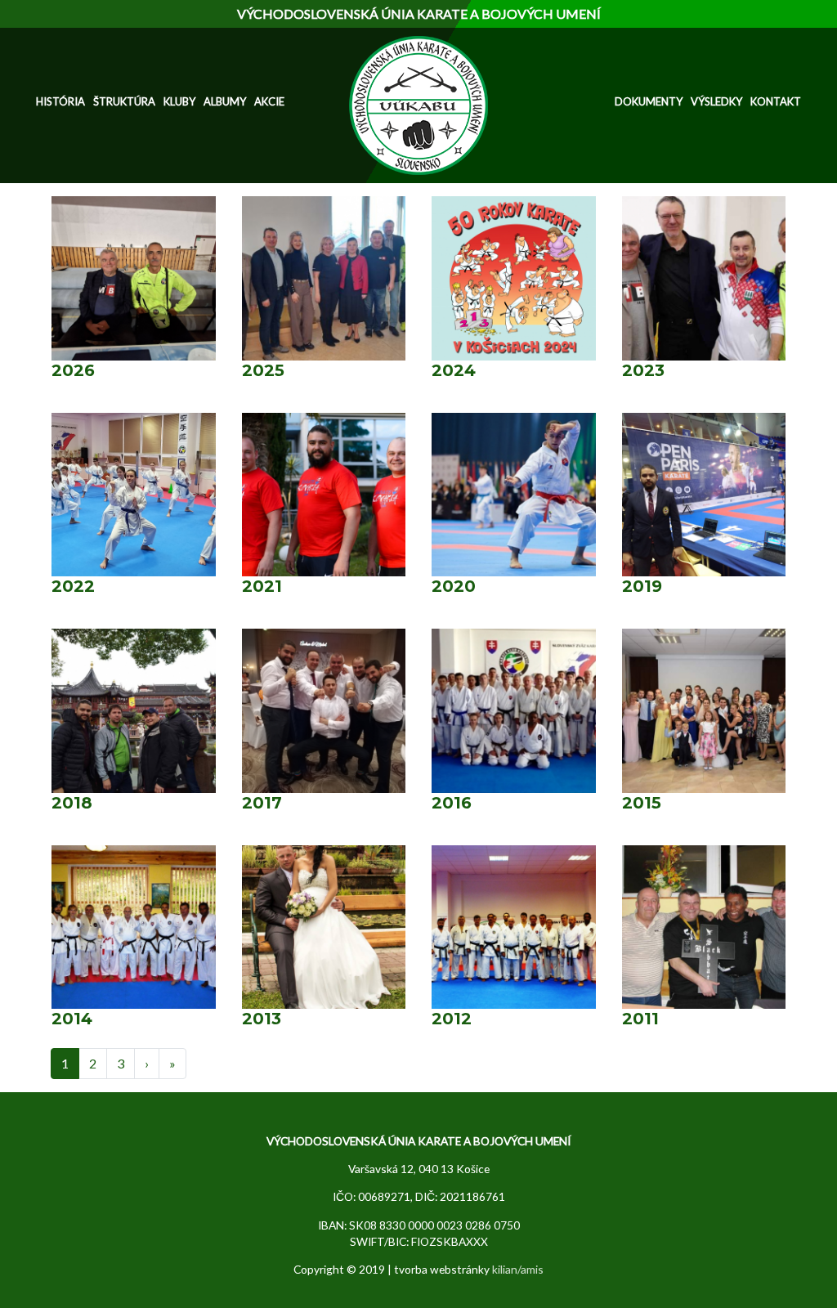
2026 (73, 370)
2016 (452, 803)
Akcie (269, 101)
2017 (262, 803)
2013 (261, 1018)
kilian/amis (518, 1269)
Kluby (179, 101)
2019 (642, 586)
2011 (640, 1018)
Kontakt (775, 101)
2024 (454, 370)
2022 (73, 586)
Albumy (225, 101)
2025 (263, 370)
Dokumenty (649, 101)
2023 (643, 370)
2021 (262, 586)
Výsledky (716, 101)
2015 (641, 803)
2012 (452, 1018)
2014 (71, 1018)
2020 (454, 586)
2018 (71, 803)
